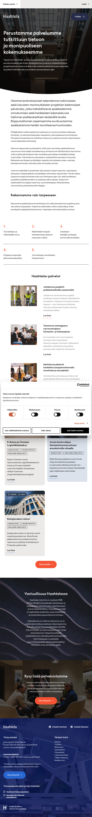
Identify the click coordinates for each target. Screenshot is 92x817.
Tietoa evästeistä (61, 758)
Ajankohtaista (60, 750)
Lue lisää (47, 315)
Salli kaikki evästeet (75, 431)
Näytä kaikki (44, 564)
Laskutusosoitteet (61, 755)
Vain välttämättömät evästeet (17, 431)
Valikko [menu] (78, 16)
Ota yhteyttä (45, 701)
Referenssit (59, 747)
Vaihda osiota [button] (9, 4)
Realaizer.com (60, 760)
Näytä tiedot (79, 423)
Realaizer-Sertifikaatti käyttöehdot (15, 796)
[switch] (34, 414)
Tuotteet (58, 744)
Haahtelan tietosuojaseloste (17, 792)
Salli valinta (46, 431)
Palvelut (57, 742)
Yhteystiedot (59, 752)
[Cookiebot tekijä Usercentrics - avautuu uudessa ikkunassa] (78, 385)
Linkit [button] (84, 4)
